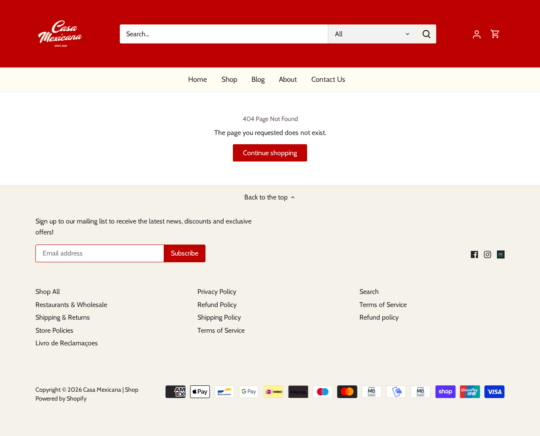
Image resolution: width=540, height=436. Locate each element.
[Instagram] (487, 253)
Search (369, 292)
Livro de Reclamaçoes (66, 343)
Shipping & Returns (62, 317)
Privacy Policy (216, 292)
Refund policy (379, 317)
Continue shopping (270, 153)
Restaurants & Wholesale (71, 305)
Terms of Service (221, 330)
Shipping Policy (219, 317)
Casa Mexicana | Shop (110, 389)
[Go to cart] (495, 34)
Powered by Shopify (60, 398)
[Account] (476, 34)
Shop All (47, 292)
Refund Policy (217, 305)
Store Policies (54, 330)
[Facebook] (474, 253)
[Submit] (426, 33)
